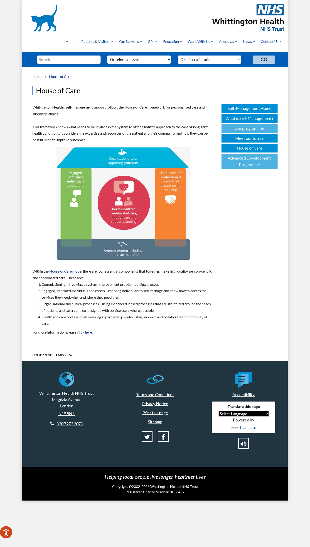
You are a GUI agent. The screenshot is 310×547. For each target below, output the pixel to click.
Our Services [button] (129, 41)
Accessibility (243, 394)
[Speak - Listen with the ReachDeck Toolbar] (6, 532)
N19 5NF (66, 413)
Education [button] (171, 41)
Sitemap (155, 421)
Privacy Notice (155, 403)
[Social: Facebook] (163, 436)
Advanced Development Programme (249, 161)
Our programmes (249, 128)
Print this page (155, 412)
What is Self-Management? (249, 118)
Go (264, 59)
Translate (247, 427)
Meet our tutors (249, 138)
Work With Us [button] (199, 41)
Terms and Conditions (155, 394)
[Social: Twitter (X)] (147, 436)
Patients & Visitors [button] (96, 41)
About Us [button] (227, 41)
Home (70, 41)
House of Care (60, 76)
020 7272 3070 (70, 423)
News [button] (248, 41)
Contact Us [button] (270, 41)
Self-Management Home (249, 108)
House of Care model (65, 271)
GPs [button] (151, 41)
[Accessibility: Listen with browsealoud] (243, 443)
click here (84, 332)
